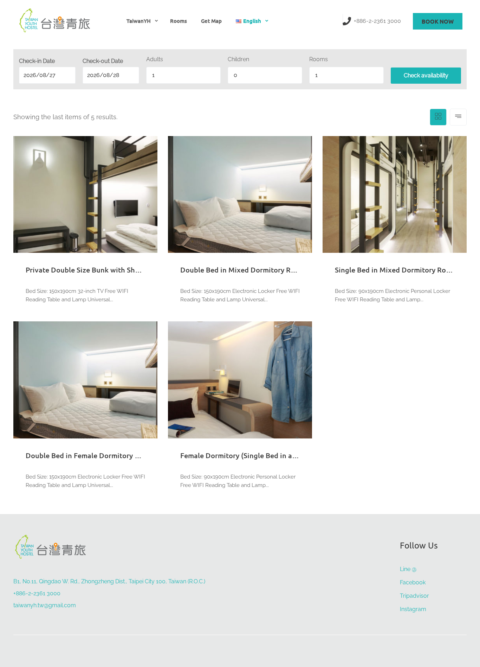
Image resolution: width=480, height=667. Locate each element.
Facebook (413, 582)
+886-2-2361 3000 (377, 21)
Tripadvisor (414, 595)
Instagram (413, 609)
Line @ (408, 569)
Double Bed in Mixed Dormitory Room (242, 269)
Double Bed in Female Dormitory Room (90, 455)
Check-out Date (103, 61)
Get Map (211, 20)
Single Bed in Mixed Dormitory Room (395, 269)
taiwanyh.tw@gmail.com (44, 605)
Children (238, 59)
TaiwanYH (139, 20)
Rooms (178, 20)
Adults (154, 59)
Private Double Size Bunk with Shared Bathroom (105, 269)
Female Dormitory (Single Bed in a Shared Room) (260, 455)
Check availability (426, 75)
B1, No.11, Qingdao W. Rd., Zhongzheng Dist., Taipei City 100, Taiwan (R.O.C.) (109, 581)
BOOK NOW (438, 21)
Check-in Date (37, 61)
